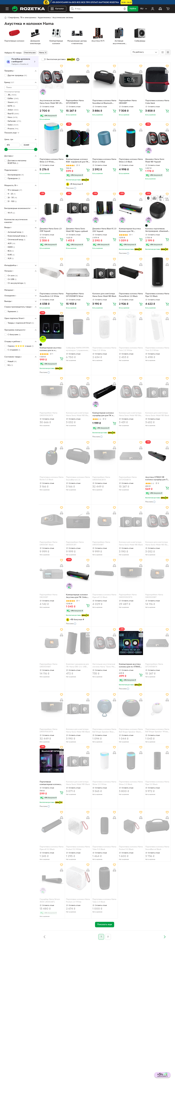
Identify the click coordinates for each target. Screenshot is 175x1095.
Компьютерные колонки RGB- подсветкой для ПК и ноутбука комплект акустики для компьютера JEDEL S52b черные (78, 160)
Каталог (59, 9)
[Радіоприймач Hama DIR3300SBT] (104, 521)
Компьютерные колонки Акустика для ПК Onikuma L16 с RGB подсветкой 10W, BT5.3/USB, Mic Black (78, 596)
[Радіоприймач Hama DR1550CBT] (78, 521)
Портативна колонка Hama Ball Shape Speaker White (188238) (157, 730)
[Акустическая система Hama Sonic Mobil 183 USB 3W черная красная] (52, 79)
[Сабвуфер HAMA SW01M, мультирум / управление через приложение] (78, 326)
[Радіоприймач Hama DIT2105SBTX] (78, 79)
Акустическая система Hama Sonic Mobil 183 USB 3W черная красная (51, 102)
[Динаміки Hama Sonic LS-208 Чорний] (52, 207)
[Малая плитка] (167, 52)
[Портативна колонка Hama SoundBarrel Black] (157, 825)
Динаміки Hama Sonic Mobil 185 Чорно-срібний (77, 230)
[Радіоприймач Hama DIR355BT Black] (52, 521)
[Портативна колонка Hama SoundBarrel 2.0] (78, 456)
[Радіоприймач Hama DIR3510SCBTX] (52, 391)
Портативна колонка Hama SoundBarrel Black (157, 848)
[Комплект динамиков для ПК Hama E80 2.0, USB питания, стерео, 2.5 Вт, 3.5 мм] (78, 643)
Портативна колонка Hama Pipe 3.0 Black (157, 295)
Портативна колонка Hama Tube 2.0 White (104, 349)
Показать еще (10, 133)
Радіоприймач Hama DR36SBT (128, 102)
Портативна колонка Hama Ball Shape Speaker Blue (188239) (104, 730)
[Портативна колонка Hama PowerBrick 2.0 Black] (131, 272)
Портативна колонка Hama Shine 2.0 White (104, 783)
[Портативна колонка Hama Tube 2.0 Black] (104, 878)
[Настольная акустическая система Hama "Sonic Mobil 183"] (104, 643)
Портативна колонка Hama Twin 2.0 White (131, 349)
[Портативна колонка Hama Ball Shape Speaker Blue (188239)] (104, 708)
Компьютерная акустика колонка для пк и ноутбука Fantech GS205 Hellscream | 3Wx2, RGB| (51, 349)
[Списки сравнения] (160, 8)
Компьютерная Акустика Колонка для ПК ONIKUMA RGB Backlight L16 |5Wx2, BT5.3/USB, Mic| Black (130, 230)
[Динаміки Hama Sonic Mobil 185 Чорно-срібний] (78, 207)
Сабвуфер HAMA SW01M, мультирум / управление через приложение (77, 349)
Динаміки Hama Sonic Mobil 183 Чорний (154, 160)
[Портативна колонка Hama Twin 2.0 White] (131, 326)
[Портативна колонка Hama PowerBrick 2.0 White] (52, 272)
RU (141, 9)
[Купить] (61, 111)
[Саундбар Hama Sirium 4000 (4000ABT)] (52, 878)
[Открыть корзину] (168, 8)
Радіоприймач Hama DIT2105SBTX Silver (75, 295)
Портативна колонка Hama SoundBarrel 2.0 (78, 478)
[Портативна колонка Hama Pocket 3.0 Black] (131, 825)
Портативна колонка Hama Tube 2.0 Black (104, 900)
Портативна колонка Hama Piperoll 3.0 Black (104, 596)
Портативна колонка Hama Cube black (157, 102)
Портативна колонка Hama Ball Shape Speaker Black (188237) (131, 730)
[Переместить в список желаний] (61, 66)
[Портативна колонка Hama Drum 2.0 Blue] (104, 138)
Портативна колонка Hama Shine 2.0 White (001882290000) (51, 160)
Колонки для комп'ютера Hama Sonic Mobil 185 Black (104, 295)
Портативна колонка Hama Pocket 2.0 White (78, 900)
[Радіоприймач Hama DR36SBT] (131, 79)
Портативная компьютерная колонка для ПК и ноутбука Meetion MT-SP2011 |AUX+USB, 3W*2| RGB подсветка (50, 783)
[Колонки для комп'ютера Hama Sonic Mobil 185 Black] (104, 272)
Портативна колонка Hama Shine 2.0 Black (131, 160)
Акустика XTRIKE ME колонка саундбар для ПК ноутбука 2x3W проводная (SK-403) (157, 478)
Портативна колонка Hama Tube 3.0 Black (104, 848)
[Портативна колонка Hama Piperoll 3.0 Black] (104, 573)
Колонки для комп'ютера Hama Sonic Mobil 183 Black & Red (78, 414)
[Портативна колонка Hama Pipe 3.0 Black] (157, 272)
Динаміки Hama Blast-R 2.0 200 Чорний (104, 230)
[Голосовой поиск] (124, 8)
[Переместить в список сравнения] (61, 71)
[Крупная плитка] (162, 52)
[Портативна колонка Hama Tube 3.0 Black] (104, 825)
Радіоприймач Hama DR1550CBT (75, 543)
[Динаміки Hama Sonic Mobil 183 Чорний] (157, 138)
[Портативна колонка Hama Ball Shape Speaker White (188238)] (157, 708)
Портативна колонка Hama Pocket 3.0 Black (131, 848)
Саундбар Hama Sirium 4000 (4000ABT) (50, 900)
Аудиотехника (44, 18)
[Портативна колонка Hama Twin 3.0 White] (157, 326)
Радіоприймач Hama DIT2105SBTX (75, 102)
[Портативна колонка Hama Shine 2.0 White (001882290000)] (52, 138)
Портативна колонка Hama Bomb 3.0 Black (51, 478)
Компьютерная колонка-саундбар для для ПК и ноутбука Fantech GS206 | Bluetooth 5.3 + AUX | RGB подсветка (104, 414)
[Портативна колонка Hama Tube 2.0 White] (104, 326)
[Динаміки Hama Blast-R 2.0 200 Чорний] (104, 207)
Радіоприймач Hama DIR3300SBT (101, 543)
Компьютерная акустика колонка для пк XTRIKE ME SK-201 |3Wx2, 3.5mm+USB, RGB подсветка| (130, 665)
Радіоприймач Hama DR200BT (48, 596)
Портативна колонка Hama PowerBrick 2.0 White (51, 295)
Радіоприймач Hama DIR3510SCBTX (48, 414)
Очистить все (30, 53)
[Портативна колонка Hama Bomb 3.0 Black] (52, 456)
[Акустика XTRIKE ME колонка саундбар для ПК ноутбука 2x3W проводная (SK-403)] (157, 456)
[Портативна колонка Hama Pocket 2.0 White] (78, 878)
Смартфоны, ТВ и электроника (22, 18)
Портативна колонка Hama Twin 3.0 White (157, 349)
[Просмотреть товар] (67, 156)
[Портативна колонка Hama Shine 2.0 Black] (131, 138)
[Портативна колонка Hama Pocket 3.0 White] (78, 825)
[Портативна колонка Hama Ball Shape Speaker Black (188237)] (131, 708)
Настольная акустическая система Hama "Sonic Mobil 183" (104, 665)
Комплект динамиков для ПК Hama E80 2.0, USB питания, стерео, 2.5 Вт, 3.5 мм (77, 665)
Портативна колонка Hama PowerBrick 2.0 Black (131, 295)
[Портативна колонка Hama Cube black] (157, 79)
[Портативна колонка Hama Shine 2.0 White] (104, 760)
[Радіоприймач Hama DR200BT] (52, 573)
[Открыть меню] (7, 8)
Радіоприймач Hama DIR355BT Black (48, 543)
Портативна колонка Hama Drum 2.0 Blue (104, 160)
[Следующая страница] (164, 937)
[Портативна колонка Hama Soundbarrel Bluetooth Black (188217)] (104, 79)
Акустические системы (62, 18)
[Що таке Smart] (77, 59)
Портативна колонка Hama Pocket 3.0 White (78, 848)
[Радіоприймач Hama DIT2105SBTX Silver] (78, 272)
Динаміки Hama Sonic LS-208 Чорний (51, 230)
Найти (133, 9)
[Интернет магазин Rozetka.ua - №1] (28, 8)
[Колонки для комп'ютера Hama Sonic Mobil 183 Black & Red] (78, 391)
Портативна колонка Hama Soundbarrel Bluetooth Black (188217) (104, 102)
